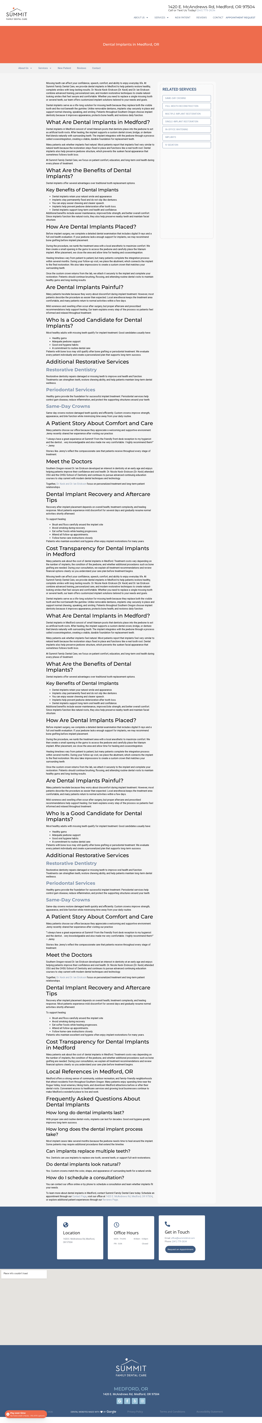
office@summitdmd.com (183, 1238)
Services (160, 17)
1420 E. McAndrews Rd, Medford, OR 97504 (211, 6)
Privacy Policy (135, 1411)
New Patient (182, 17)
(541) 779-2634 (206, 10)
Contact (218, 17)
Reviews (201, 17)
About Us (139, 17)
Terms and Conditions (172, 1411)
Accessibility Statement (209, 1411)
